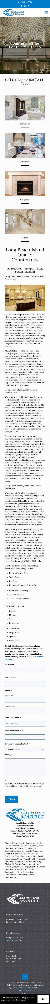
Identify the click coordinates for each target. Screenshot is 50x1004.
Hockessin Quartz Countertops (18, 856)
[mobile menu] (46, 12)
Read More (20, 1000)
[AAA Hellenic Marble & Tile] (13, 12)
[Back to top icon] (25, 977)
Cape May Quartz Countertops (30, 851)
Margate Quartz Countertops (29, 861)
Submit (11, 799)
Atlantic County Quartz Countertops (21, 843)
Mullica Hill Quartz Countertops (18, 864)
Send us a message (14, 940)
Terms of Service (33, 988)
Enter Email (9, 696)
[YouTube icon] (29, 5)
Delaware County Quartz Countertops (21, 853)
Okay (43, 998)
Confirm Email (10, 706)
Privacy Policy (25, 990)
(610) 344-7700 (26, 2)
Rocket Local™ (17, 988)
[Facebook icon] (22, 5)
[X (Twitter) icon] (25, 5)
